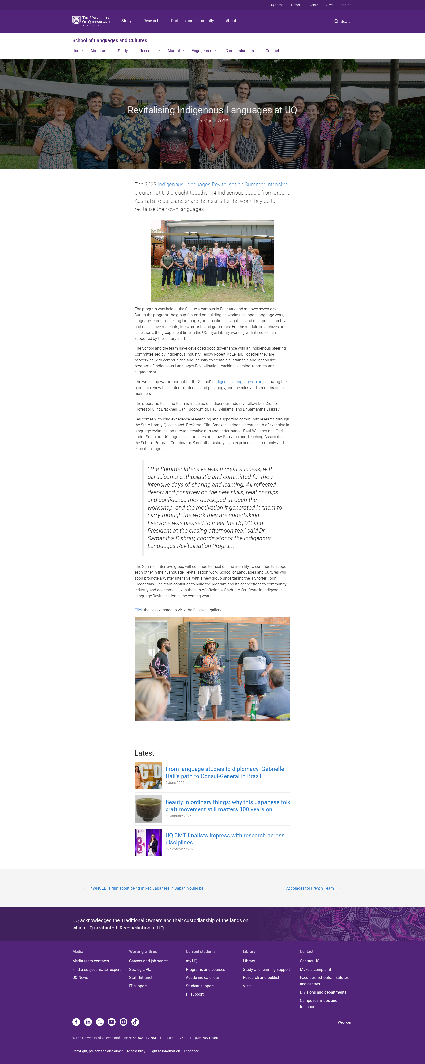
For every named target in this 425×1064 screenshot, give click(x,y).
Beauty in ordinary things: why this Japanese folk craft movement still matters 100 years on (228, 806)
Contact (346, 5)
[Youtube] (112, 1022)
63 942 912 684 (144, 1038)
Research (151, 20)
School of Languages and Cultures (109, 40)
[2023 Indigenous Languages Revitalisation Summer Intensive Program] (213, 668)
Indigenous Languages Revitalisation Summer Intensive (223, 184)
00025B (180, 1038)
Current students (239, 50)
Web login (345, 1022)
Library (249, 961)
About (231, 20)
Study (126, 20)
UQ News (80, 977)
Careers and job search (149, 961)
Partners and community (192, 20)
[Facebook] (76, 1022)
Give (329, 5)
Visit (247, 986)
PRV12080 (210, 1038)
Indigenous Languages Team (238, 381)
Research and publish (261, 977)
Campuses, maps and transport (318, 1003)
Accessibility (136, 1051)
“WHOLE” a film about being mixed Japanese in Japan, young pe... (148, 888)
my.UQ (191, 961)
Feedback (191, 1051)
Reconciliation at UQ (142, 928)
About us (98, 50)
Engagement (202, 50)
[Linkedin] (88, 1022)
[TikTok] (135, 1022)
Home (77, 50)
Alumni (173, 50)
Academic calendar (202, 977)
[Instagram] (123, 1022)
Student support (200, 986)
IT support (138, 986)
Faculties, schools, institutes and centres (324, 980)
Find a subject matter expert (96, 969)
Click (139, 610)
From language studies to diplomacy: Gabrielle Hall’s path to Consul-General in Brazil (225, 772)
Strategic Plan (141, 969)
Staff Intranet (140, 977)
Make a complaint (315, 969)
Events (313, 5)
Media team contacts (90, 961)
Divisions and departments (323, 992)
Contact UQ (309, 961)
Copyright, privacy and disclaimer (97, 1051)
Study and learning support (266, 969)
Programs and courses (205, 969)
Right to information (164, 1051)
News (295, 5)
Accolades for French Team (310, 888)
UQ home (276, 5)
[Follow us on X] (100, 1022)
